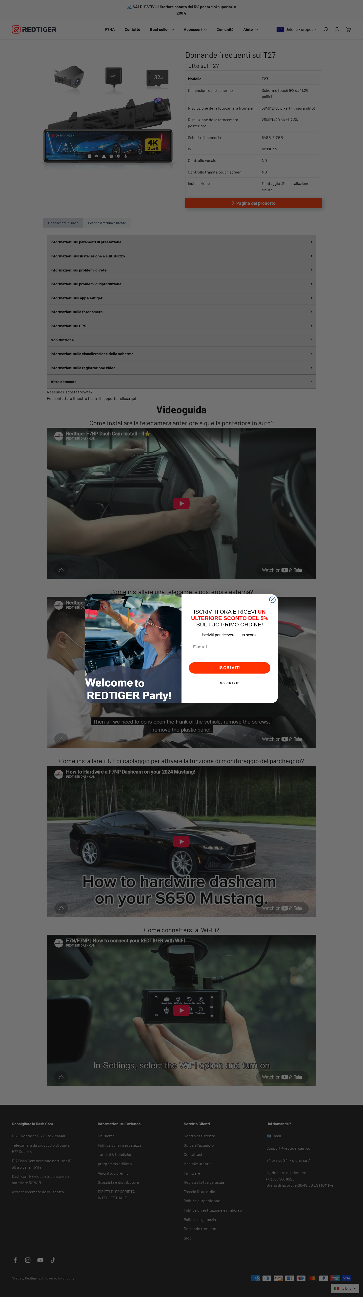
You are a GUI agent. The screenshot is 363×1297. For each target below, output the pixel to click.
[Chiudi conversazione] (272, 600)
